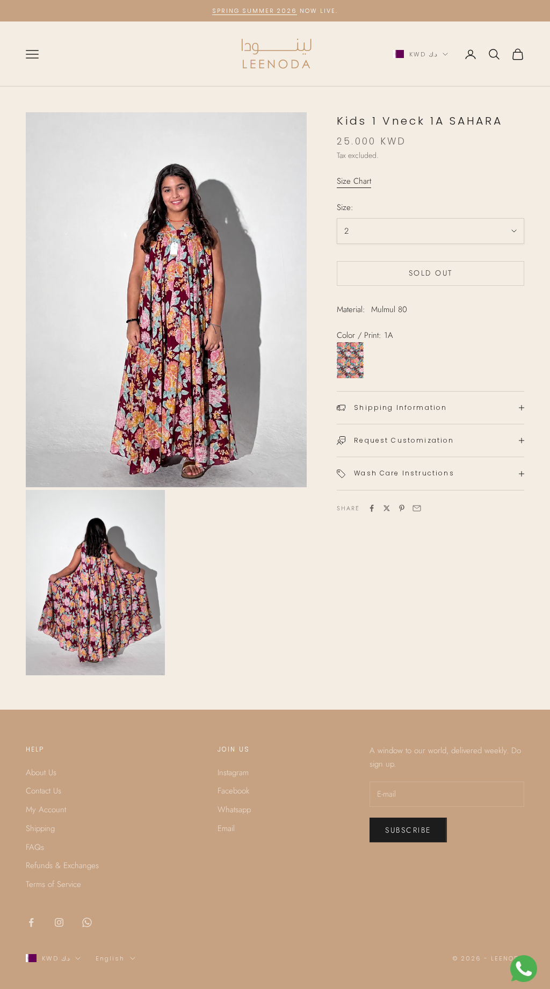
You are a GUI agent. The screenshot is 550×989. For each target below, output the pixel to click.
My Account (46, 809)
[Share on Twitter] (386, 508)
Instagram (233, 772)
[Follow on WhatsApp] (87, 922)
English (110, 958)
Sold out (431, 273)
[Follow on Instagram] (59, 922)
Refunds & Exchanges (62, 865)
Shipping (40, 828)
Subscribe (408, 830)
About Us (41, 772)
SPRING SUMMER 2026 (255, 10)
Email (226, 828)
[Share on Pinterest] (401, 508)
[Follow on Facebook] (31, 922)
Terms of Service (53, 884)
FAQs (35, 847)
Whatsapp (234, 809)
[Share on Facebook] (371, 508)
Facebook (233, 791)
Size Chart (354, 181)
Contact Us (43, 791)
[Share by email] (416, 508)
